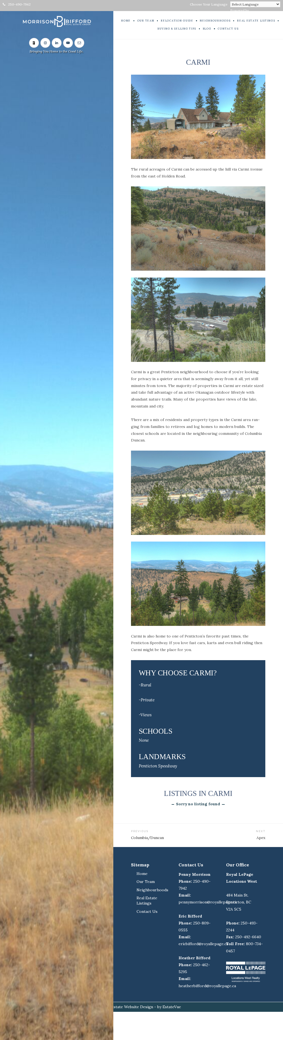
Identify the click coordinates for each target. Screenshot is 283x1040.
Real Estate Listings (147, 900)
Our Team (146, 881)
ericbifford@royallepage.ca (203, 943)
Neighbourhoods (152, 889)
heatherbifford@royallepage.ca (207, 985)
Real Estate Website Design (127, 1006)
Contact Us (147, 911)
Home (142, 873)
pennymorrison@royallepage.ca (208, 902)
